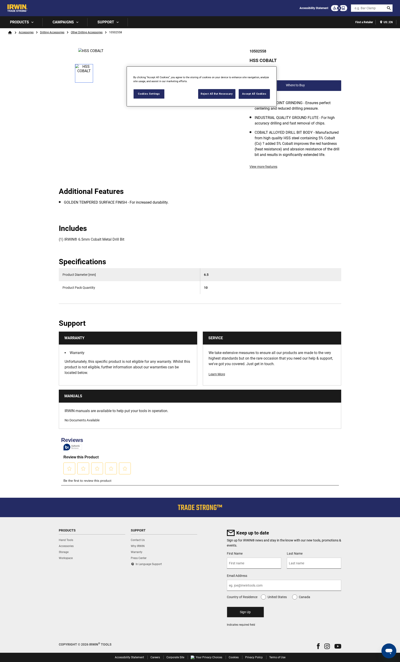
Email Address (237, 576)
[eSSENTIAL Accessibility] (339, 8)
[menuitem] (21, 22)
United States (277, 597)
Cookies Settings (149, 93)
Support (105, 22)
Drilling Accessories (52, 32)
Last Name (295, 553)
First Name (235, 553)
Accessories (26, 32)
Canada (304, 597)
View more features (263, 166)
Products (19, 22)
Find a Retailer (364, 22)
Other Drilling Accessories (87, 32)
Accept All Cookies (254, 93)
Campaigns (63, 22)
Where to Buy (295, 85)
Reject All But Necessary (217, 93)
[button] (318, 646)
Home (10, 32)
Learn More (217, 374)
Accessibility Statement (314, 8)
